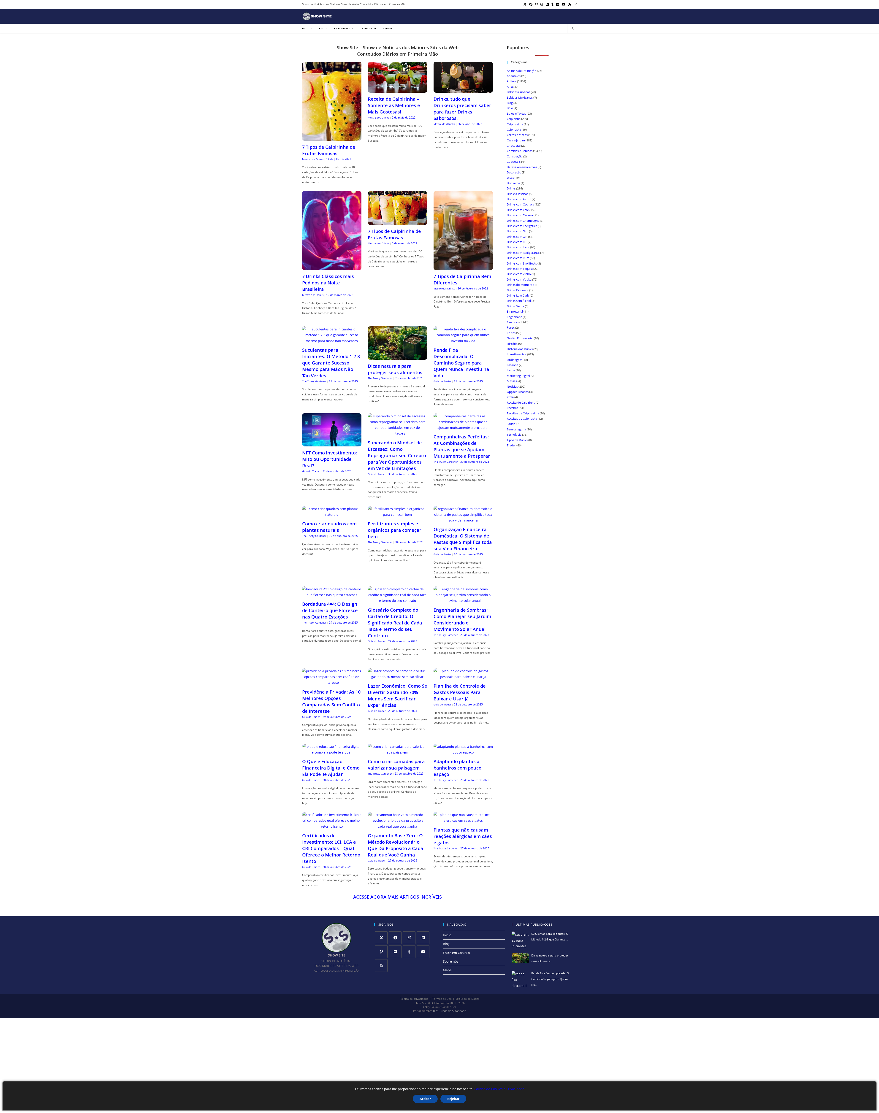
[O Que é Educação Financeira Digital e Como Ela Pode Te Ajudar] (331, 752)
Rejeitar (453, 1099)
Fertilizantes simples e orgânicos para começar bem (394, 530)
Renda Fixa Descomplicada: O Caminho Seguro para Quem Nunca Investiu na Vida (461, 363)
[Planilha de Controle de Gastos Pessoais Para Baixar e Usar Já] (463, 677)
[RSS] (381, 965)
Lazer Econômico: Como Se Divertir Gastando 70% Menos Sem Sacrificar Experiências (397, 695)
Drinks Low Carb (518, 295)
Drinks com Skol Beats (522, 263)
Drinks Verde (515, 306)
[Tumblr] (409, 951)
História (512, 344)
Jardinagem (514, 360)
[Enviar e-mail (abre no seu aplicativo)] (574, 4)
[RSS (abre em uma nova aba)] (569, 4)
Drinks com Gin (517, 237)
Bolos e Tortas (516, 113)
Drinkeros (513, 183)
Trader (511, 445)
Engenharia (514, 317)
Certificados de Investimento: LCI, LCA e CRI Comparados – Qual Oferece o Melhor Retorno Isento (331, 848)
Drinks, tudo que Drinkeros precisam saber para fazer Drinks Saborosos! (462, 108)
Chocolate (514, 145)
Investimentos (516, 354)
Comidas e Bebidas (519, 151)
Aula (510, 87)
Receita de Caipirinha (521, 402)
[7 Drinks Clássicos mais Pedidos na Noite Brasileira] (331, 267)
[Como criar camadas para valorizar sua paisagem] (397, 752)
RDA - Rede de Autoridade (449, 1011)
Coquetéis (514, 161)
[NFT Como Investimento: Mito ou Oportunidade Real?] (331, 443)
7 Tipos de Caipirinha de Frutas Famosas (328, 150)
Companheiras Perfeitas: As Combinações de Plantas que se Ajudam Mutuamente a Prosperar (462, 446)
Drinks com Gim (517, 231)
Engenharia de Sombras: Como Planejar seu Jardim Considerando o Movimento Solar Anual (462, 619)
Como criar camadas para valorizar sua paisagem (396, 764)
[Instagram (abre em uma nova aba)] (542, 4)
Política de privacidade (414, 999)
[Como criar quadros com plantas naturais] (331, 514)
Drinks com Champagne (523, 221)
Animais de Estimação (521, 71)
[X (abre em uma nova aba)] (525, 4)
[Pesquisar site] (572, 28)
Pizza (510, 397)
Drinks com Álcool (519, 199)
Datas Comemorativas (522, 167)
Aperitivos (514, 76)
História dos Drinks (520, 349)
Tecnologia (514, 434)
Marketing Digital (518, 376)
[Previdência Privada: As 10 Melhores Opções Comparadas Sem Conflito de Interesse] (331, 682)
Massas (512, 381)
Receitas (512, 408)
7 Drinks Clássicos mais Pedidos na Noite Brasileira (328, 282)
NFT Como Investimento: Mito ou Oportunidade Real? (329, 459)
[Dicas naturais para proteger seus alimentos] (397, 357)
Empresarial (515, 311)
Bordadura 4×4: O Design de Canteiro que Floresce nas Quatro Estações (330, 610)
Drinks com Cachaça (520, 204)
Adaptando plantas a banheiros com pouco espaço (457, 767)
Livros (511, 370)
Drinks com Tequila (520, 269)
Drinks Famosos (518, 290)
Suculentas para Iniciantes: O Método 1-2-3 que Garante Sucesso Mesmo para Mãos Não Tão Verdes (331, 363)
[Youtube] (423, 951)
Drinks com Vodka (519, 279)
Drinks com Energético (522, 226)
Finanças (513, 322)
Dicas (510, 178)
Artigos (511, 81)
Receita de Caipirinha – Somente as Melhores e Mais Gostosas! (394, 105)
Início (447, 935)
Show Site (421, 1003)
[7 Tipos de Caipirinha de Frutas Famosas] (331, 138)
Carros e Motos (517, 135)
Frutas (511, 333)
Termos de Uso (442, 999)
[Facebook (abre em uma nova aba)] (531, 4)
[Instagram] (409, 937)
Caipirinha (514, 119)
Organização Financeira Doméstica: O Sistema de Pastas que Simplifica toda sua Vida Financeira (463, 539)
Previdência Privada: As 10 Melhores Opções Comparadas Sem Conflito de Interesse (331, 701)
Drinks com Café (518, 210)
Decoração (514, 172)
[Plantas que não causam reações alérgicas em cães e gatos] (463, 820)
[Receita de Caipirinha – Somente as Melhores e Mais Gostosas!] (397, 90)
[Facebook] (395, 937)
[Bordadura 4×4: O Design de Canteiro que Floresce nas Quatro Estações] (331, 595)
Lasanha (512, 365)
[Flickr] (395, 951)
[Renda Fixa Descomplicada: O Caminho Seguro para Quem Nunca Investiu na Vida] (463, 341)
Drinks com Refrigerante (523, 253)
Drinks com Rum (518, 258)
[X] (381, 937)
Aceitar (425, 1099)
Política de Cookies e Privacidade (499, 1089)
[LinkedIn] (423, 937)
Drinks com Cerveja (520, 215)
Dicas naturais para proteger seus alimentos (395, 369)
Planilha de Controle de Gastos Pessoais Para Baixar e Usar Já (460, 692)
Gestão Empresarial (520, 338)
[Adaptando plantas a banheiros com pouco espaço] (463, 752)
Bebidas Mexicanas (520, 97)
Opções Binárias (518, 392)
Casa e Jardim (516, 140)
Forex (511, 327)
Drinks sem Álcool (519, 301)
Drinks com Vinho (519, 274)
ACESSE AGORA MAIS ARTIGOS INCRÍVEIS (397, 897)
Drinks (511, 188)
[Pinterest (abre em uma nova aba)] (536, 4)
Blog (510, 103)
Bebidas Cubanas (518, 92)
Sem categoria (516, 429)
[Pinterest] (381, 951)
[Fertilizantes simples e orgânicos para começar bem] (397, 514)
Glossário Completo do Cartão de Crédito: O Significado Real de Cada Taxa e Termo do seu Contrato (395, 623)
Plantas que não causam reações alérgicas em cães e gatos (463, 836)
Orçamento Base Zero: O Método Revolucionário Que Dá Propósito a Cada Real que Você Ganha (395, 845)
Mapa (447, 970)
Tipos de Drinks (517, 440)
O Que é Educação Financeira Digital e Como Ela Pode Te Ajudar (331, 767)
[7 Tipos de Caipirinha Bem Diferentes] (463, 267)
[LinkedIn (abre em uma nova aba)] (547, 4)
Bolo (510, 108)
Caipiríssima (515, 124)
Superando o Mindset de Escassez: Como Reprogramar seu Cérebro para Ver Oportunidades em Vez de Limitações (397, 455)
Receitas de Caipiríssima (523, 413)
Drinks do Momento (520, 285)
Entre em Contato (456, 953)
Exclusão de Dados (468, 999)
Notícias (512, 386)
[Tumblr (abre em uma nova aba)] (552, 4)
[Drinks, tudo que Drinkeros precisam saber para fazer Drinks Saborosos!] (463, 90)
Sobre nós (450, 961)
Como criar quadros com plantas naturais (329, 527)
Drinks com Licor (518, 247)
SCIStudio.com (440, 1003)
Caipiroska (514, 129)
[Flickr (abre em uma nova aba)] (557, 4)
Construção (515, 156)
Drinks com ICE (517, 242)
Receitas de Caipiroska (522, 418)
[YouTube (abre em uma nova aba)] (563, 4)
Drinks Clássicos (517, 194)
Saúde (511, 424)
